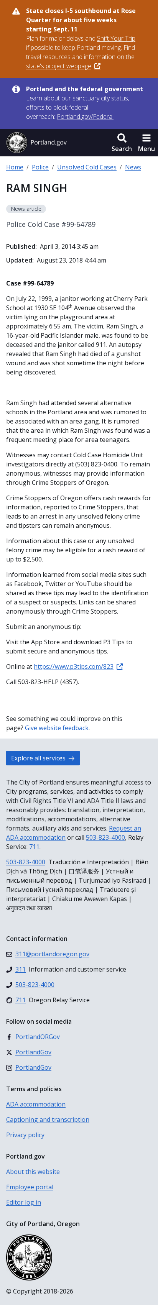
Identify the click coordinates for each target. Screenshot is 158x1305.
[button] (122, 142)
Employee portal (29, 1187)
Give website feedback (57, 728)
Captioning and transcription (47, 1119)
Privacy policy (25, 1135)
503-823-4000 (105, 837)
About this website (33, 1171)
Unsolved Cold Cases (87, 167)
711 (34, 846)
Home (14, 167)
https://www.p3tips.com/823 (74, 666)
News (133, 167)
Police (40, 167)
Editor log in (23, 1202)
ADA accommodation (36, 1104)
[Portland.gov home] (36, 142)
